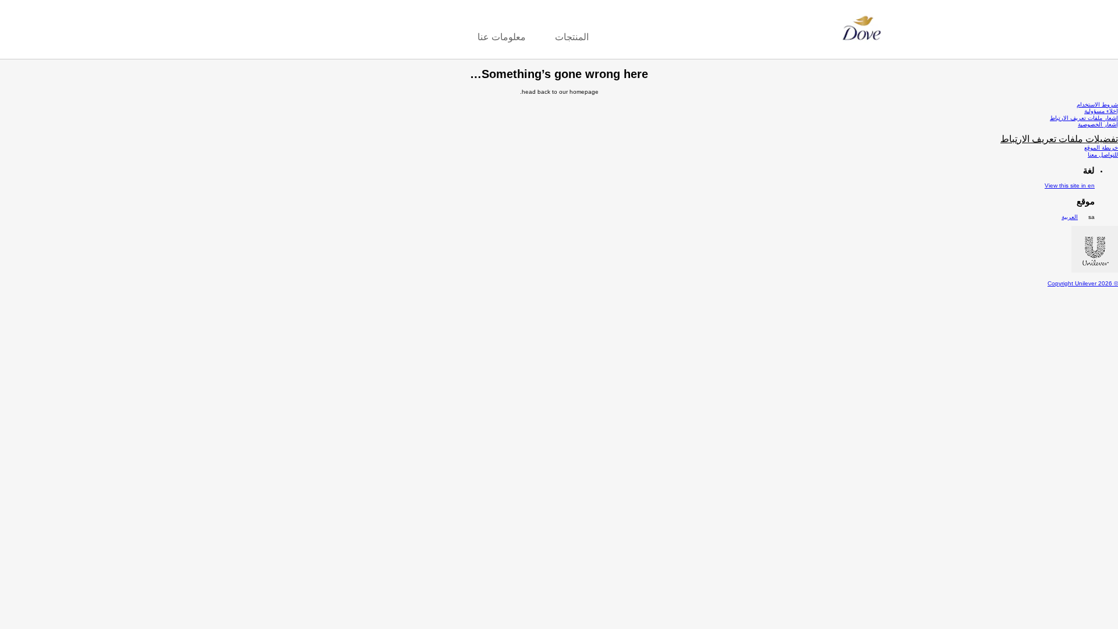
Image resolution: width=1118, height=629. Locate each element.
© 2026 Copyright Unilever (1083, 283)
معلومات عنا (501, 37)
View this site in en (1070, 185)
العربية (1070, 217)
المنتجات (572, 37)
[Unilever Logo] (1094, 270)
